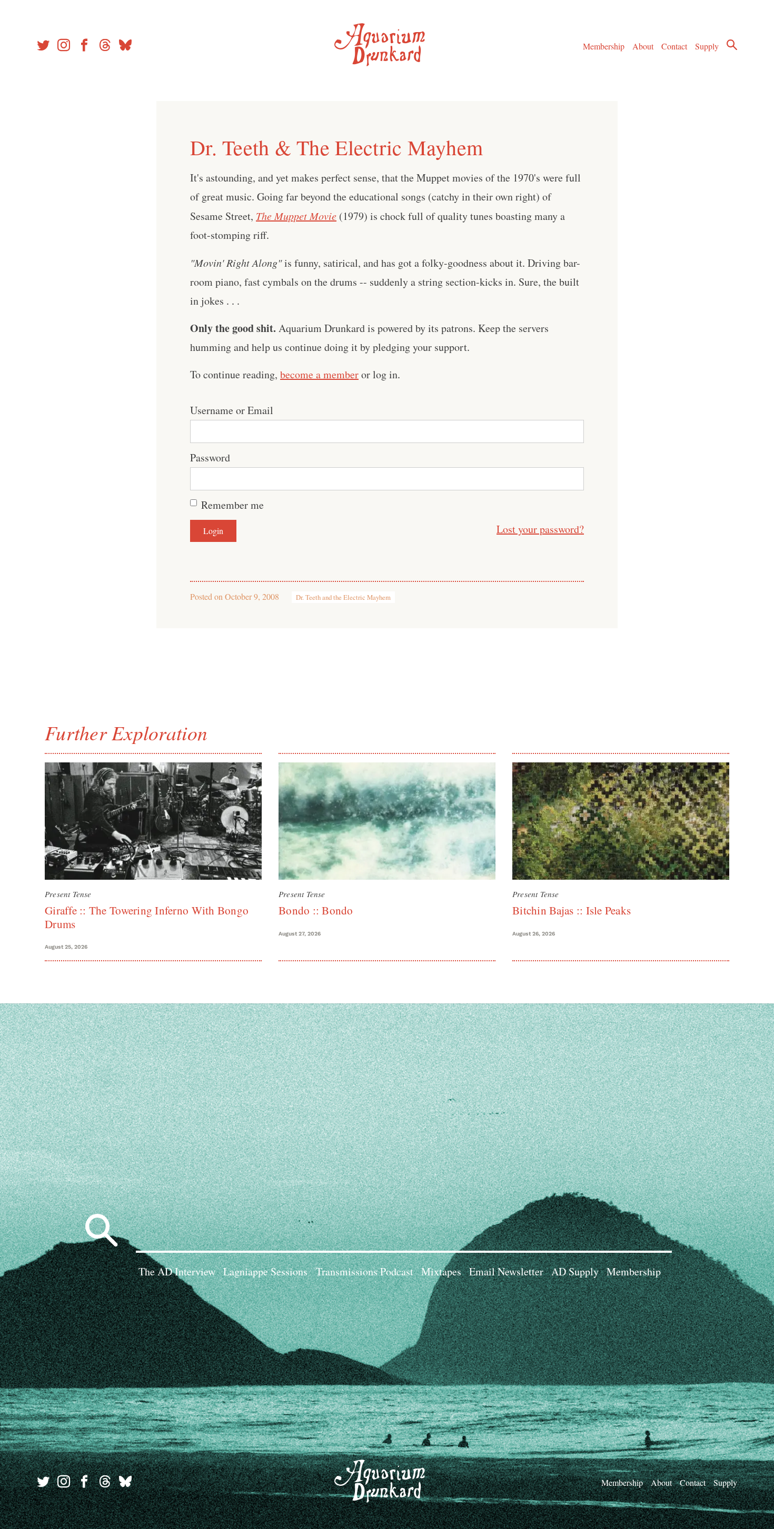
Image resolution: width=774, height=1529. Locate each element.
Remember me (232, 505)
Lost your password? (540, 529)
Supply (707, 46)
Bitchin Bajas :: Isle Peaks (571, 910)
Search (732, 44)
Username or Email (231, 410)
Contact (674, 46)
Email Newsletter (506, 1271)
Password (210, 457)
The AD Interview (176, 1271)
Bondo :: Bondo (316, 910)
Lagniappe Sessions (265, 1271)
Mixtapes (441, 1271)
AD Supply (575, 1271)
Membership (603, 46)
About (642, 46)
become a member (319, 374)
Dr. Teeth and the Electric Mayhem (343, 597)
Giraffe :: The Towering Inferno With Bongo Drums (147, 917)
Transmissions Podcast (364, 1271)
